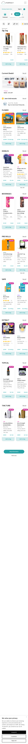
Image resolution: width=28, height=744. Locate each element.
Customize (14, 736)
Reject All (14, 740)
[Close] (26, 717)
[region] (14, 730)
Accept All (14, 732)
